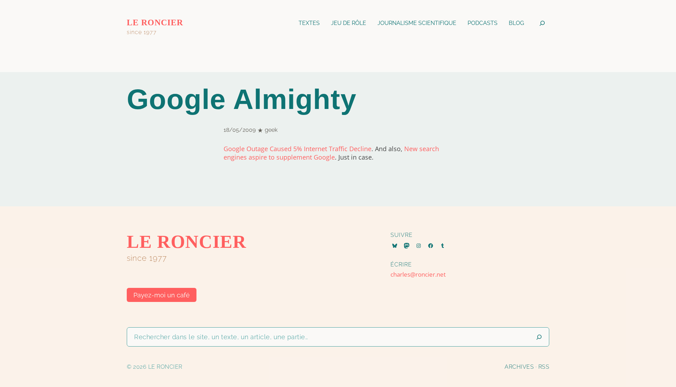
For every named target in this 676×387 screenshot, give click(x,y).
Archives (519, 366)
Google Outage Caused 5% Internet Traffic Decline (297, 148)
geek (271, 130)
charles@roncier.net (418, 274)
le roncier (155, 22)
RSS (544, 366)
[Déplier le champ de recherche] (542, 23)
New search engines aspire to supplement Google (331, 152)
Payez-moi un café (161, 295)
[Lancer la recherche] (539, 337)
